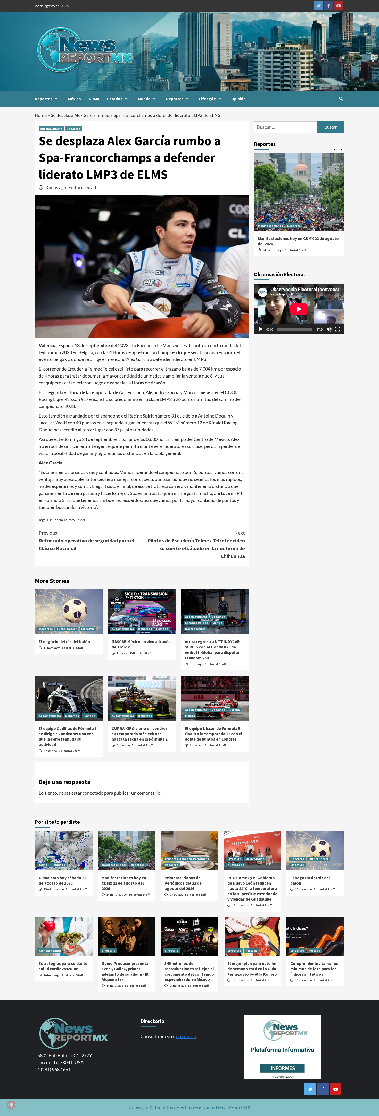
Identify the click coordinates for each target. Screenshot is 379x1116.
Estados (114, 98)
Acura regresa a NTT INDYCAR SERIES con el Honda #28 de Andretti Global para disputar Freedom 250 (212, 649)
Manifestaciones (270, 226)
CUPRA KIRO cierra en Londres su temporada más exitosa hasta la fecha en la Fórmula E (140, 734)
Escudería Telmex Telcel (66, 520)
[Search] (341, 98)
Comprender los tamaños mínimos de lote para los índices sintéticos (314, 969)
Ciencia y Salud (50, 950)
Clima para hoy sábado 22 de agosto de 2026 (62, 880)
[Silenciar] (329, 329)
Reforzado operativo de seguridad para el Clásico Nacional (86, 540)
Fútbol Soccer (67, 629)
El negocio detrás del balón (64, 641)
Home (41, 115)
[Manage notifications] (11, 1105)
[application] (299, 309)
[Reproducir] (260, 329)
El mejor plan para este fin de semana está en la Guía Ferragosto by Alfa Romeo (252, 969)
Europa (234, 710)
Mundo (144, 98)
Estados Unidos (196, 623)
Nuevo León (236, 865)
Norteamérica (195, 629)
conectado (93, 793)
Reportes (43, 98)
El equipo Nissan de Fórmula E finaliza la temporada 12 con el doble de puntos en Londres (213, 734)
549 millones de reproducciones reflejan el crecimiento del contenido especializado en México (189, 971)
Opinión (238, 98)
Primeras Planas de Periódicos (187, 859)
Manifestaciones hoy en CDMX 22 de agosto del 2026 (124, 883)
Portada (162, 629)
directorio (186, 1036)
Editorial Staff (82, 187)
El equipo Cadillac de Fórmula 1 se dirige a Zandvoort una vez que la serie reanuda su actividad (68, 736)
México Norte (255, 859)
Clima (43, 865)
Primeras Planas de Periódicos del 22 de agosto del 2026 (183, 883)
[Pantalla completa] (337, 329)
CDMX (94, 98)
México (74, 98)
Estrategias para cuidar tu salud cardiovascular (63, 966)
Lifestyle (207, 98)
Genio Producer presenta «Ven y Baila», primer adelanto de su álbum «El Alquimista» (125, 971)
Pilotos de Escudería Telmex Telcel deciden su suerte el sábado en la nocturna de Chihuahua (196, 544)
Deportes (175, 98)
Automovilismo (51, 129)
